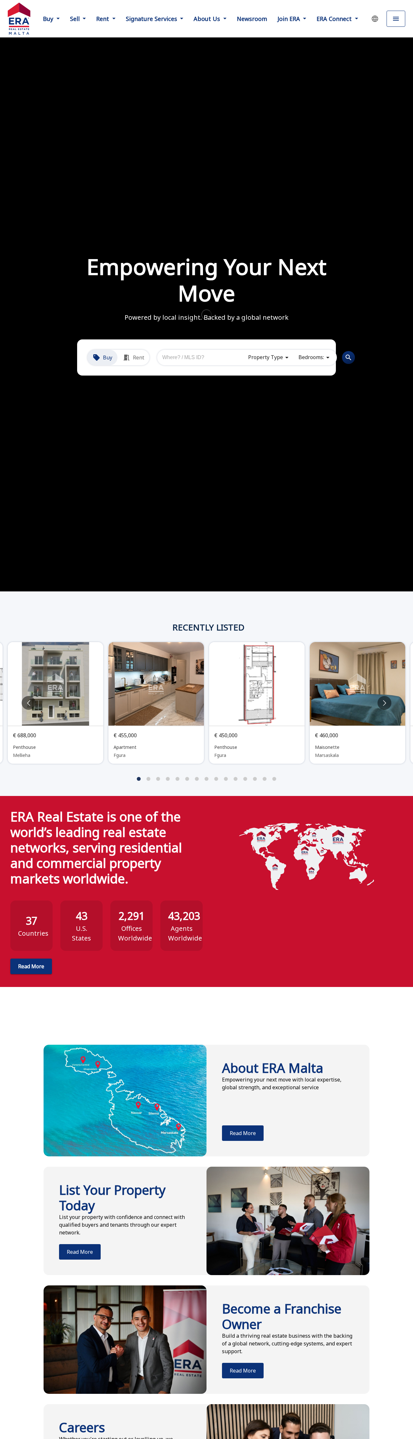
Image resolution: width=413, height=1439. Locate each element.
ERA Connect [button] (335, 19)
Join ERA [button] (289, 19)
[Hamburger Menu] (396, 19)
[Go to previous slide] (28, 703)
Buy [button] (49, 19)
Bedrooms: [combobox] (311, 357)
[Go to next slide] (384, 703)
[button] (374, 18)
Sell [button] (75, 19)
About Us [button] (208, 19)
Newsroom (252, 19)
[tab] (102, 357)
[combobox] (202, 357)
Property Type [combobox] (265, 357)
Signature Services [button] (152, 19)
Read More (31, 966)
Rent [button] (103, 19)
